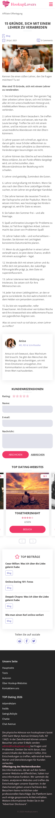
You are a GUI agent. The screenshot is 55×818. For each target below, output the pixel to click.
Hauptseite (8, 667)
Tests (5, 673)
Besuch (27, 529)
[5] (27, 396)
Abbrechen (38, 454)
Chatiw (5, 718)
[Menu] (51, 4)
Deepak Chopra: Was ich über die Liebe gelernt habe (27, 598)
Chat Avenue (9, 724)
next (33, 541)
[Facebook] (26, 641)
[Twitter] (33, 641)
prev (22, 541)
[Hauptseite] (19, 4)
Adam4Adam (9, 703)
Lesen (27, 522)
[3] (20, 396)
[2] (17, 396)
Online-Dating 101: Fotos (19, 581)
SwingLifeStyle (9, 713)
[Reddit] (19, 641)
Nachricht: (8, 431)
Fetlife (5, 708)
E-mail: (6, 417)
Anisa (22, 341)
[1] (14, 396)
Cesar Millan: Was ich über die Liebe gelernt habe (25, 565)
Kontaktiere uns (10, 688)
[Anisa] (10, 343)
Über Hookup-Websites (14, 683)
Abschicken (15, 454)
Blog (8, 36)
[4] (24, 396)
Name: (6, 403)
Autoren (6, 678)
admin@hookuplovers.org (16, 746)
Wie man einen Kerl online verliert (24, 614)
